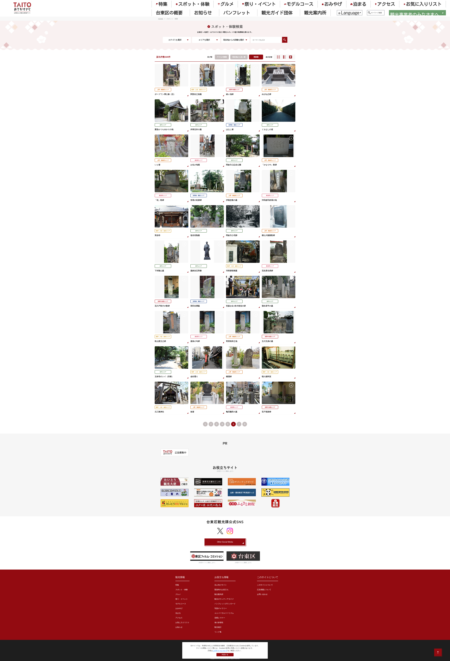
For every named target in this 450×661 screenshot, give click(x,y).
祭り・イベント (260, 4)
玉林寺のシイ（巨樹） (164, 377)
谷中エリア (163, 125)
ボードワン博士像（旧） (165, 94)
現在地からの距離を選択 (233, 40)
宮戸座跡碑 (266, 412)
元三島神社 (159, 412)
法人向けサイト (220, 585)
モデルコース (300, 4)
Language (350, 12)
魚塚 (192, 412)
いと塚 (157, 165)
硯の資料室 (266, 377)
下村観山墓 (159, 271)
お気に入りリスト (424, 4)
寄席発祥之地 (231, 341)
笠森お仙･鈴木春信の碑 (236, 306)
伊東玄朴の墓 (196, 129)
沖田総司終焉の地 (269, 200)
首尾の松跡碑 (196, 200)
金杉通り (194, 377)
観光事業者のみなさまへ (414, 13)
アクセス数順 (222, 57)
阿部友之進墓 (196, 94)
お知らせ (203, 12)
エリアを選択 (204, 40)
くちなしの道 (267, 129)
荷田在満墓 (195, 306)
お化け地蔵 (195, 165)
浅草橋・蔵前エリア (234, 125)
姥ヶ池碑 (230, 94)
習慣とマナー (219, 618)
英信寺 (157, 235)
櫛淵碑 (229, 377)
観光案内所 (315, 12)
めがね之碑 (266, 94)
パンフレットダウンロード (225, 604)
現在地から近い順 (239, 57)
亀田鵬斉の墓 (231, 412)
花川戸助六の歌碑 (162, 306)
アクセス (386, 4)
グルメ (227, 4)
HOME (160, 19)
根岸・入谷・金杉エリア (198, 89)
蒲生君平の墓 (267, 306)
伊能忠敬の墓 (231, 200)
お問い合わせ (262, 594)
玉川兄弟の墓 (267, 341)
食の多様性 (218, 622)
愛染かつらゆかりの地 (164, 129)
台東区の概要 (169, 12)
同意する (225, 654)
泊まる (359, 4)
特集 (162, 4)
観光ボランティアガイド (224, 599)
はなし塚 (230, 129)
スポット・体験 (193, 4)
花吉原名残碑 (267, 271)
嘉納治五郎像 (196, 271)
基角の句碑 (195, 341)
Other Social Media (225, 542)
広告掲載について (264, 590)
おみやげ (333, 4)
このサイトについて (265, 585)
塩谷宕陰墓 (195, 235)
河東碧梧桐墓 (231, 271)
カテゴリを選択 (175, 40)
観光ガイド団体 (277, 12)
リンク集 (217, 632)
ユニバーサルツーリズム (224, 613)
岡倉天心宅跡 (231, 235)
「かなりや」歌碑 (269, 165)
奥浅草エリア (198, 160)
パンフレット (236, 12)
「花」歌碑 (159, 200)
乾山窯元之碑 (160, 341)
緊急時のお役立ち (221, 590)
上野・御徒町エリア (163, 89)
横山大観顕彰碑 (268, 235)
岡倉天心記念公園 (233, 165)
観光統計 (217, 627)
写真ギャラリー (220, 608)
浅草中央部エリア (234, 89)
